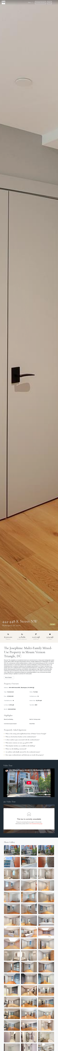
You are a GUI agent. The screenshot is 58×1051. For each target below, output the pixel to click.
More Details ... (9, 677)
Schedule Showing (40, 2)
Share (49, 2)
